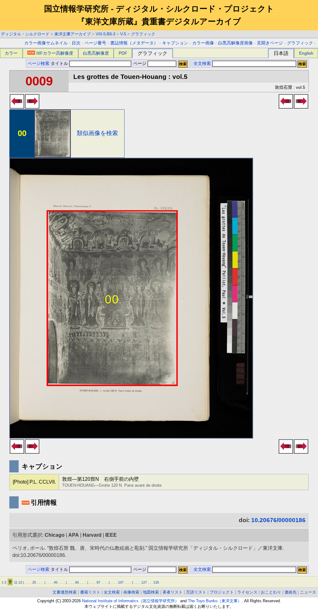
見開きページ (270, 43)
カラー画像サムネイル (46, 43)
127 (144, 582)
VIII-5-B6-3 (105, 34)
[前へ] (17, 107)
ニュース (308, 592)
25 (34, 582)
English (306, 53)
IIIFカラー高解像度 (54, 53)
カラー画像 (203, 43)
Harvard (92, 535)
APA (73, 535)
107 (121, 582)
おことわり (271, 592)
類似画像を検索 (97, 133)
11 (15, 582)
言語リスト (196, 592)
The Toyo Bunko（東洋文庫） (215, 601)
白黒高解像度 (96, 53)
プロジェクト (222, 592)
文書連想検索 (64, 592)
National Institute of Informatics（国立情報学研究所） (130, 601)
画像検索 (131, 592)
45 (55, 582)
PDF (123, 53)
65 (77, 582)
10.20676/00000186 (278, 520)
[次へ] (32, 107)
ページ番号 (95, 43)
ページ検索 (38, 63)
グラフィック (143, 34)
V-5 (123, 34)
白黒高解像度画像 (235, 43)
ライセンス (247, 592)
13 (20, 582)
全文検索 (202, 63)
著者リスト (172, 592)
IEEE (111, 535)
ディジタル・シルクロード (25, 34)
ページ (140, 63)
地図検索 (151, 592)
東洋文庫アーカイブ (72, 34)
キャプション (175, 43)
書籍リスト (90, 592)
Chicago (55, 535)
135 (156, 582)
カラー (11, 53)
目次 (76, 43)
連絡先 (290, 592)
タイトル (60, 63)
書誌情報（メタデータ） (134, 43)
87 (98, 582)
